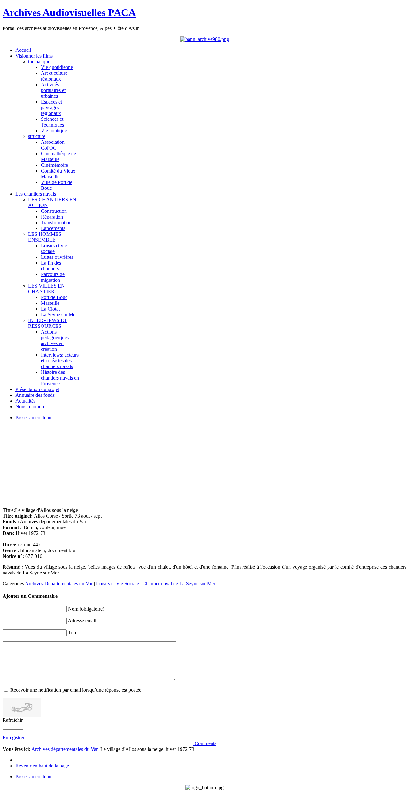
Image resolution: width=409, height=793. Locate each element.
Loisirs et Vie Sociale (117, 583)
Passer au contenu (33, 417)
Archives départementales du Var (64, 749)
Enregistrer (14, 737)
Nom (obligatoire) (86, 609)
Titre (72, 632)
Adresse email (82, 620)
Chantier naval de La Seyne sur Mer (179, 583)
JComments (204, 743)
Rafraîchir (13, 720)
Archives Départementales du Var (59, 583)
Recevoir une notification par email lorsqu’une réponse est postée (75, 690)
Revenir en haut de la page (42, 765)
